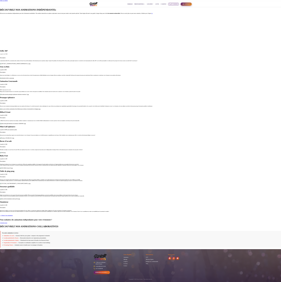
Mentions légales (150, 259)
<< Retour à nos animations (6, 215)
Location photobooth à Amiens (11, 240)
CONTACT (187, 4)
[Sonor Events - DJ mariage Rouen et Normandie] (93, 4)
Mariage (125, 259)
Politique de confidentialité (152, 261)
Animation (126, 257)
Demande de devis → (101, 272)
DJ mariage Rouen (8, 245)
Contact (125, 265)
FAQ (147, 263)
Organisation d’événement (10, 242)
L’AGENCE (163, 4)
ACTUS (157, 4)
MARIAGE (130, 4)
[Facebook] (169, 258)
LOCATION (150, 4)
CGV (147, 257)
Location (126, 263)
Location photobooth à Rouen (11, 238)
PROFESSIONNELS (139, 4)
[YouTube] (177, 258)
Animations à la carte (9, 235)
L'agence (126, 261)
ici (152, 13)
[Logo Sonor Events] (107, 257)
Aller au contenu (4, 0)
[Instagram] (173, 258)
